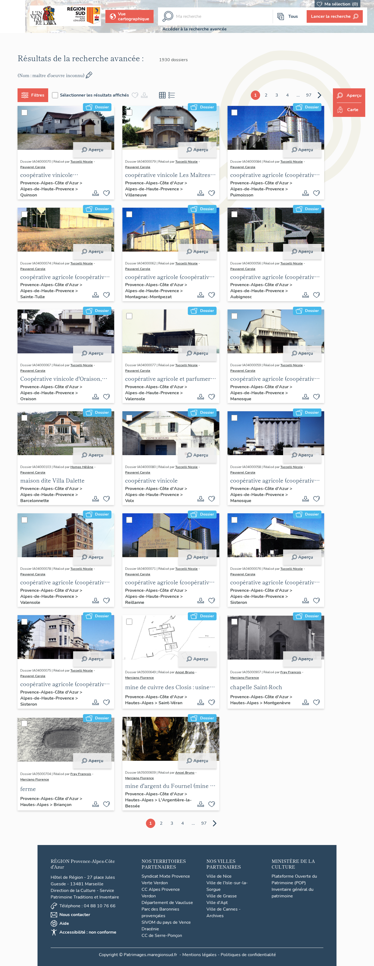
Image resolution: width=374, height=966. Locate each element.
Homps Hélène (81, 467)
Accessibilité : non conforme (87, 932)
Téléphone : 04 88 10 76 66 (87, 906)
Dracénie (150, 929)
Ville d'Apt (217, 903)
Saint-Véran (170, 703)
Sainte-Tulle (32, 297)
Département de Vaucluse (167, 903)
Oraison (28, 399)
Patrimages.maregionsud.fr (150, 955)
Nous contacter (74, 915)
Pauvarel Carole (32, 167)
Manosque (240, 399)
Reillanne (134, 602)
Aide (64, 923)
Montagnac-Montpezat (148, 297)
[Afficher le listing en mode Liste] (171, 95)
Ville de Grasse (221, 896)
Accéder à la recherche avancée (194, 29)
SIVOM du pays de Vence (166, 922)
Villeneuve (136, 195)
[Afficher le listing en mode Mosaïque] (162, 95)
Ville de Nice (219, 876)
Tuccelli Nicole (81, 161)
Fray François (290, 672)
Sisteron (238, 602)
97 (309, 95)
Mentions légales (199, 955)
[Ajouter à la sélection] (106, 193)
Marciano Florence (139, 677)
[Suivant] (319, 95)
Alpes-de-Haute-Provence (47, 189)
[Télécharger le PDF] (95, 193)
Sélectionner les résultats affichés (94, 95)
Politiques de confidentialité (248, 955)
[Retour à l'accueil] (12, 16)
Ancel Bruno (184, 672)
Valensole (135, 399)
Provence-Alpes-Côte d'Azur (50, 183)
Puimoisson (241, 195)
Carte (352, 110)
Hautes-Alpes (140, 703)
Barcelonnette (34, 501)
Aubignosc (241, 297)
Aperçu (95, 150)
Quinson (28, 195)
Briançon (62, 805)
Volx (129, 501)
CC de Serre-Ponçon (162, 936)
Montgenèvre (277, 703)
